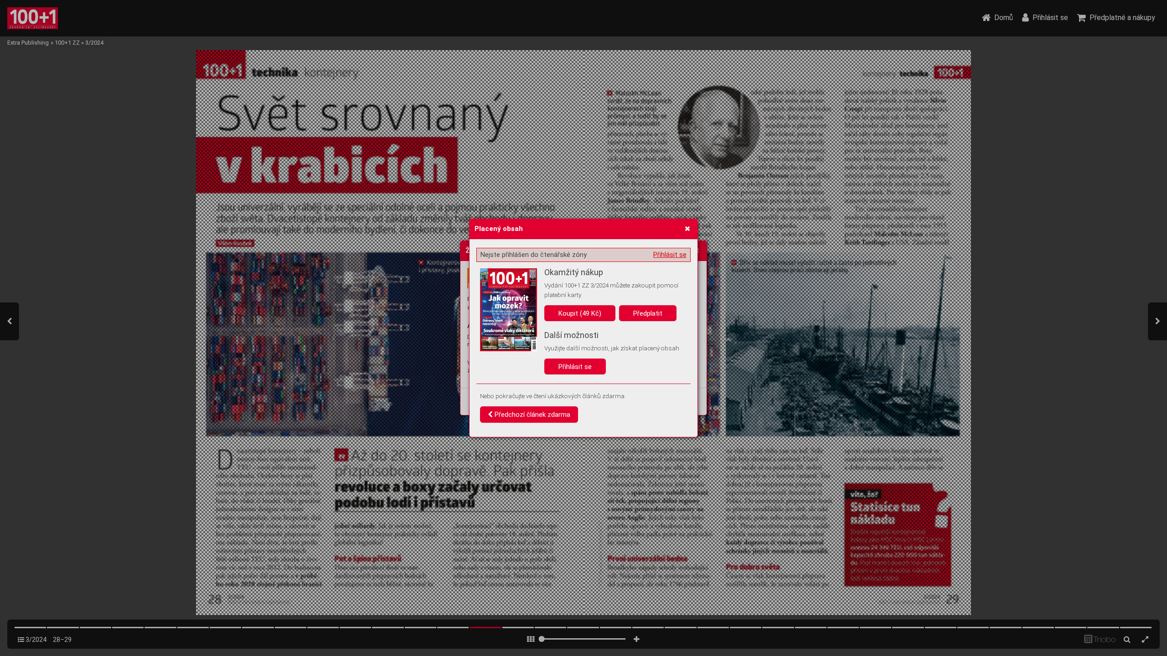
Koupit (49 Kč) (579, 313)
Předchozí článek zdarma (531, 414)
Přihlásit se (670, 255)
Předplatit (647, 313)
